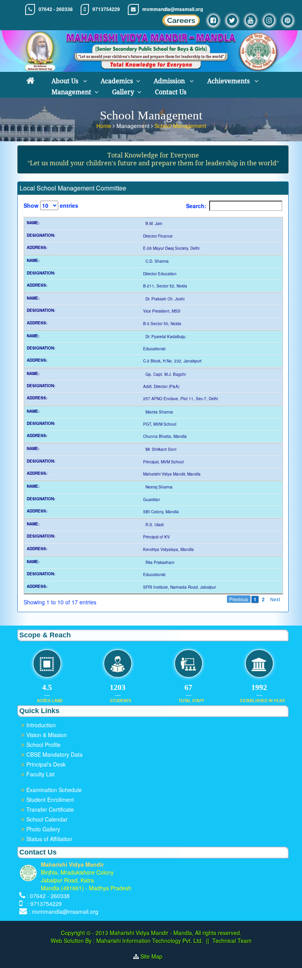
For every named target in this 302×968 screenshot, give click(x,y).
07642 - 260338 (56, 9)
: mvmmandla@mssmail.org (63, 911)
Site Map (154, 956)
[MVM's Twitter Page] (232, 20)
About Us (66, 81)
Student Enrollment (50, 799)
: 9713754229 (43, 904)
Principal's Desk (46, 764)
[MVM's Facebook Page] (213, 20)
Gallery (123, 92)
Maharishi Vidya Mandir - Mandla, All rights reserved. (175, 933)
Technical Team (232, 940)
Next (275, 599)
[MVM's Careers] (181, 22)
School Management (180, 126)
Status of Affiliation (49, 839)
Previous (238, 599)
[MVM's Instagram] (269, 20)
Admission (170, 81)
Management (71, 92)
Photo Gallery (43, 829)
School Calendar (47, 819)
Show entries (51, 205)
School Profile (43, 744)
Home (104, 126)
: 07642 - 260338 (48, 896)
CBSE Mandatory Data (54, 754)
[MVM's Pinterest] (288, 20)
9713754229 (106, 9)
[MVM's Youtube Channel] (251, 20)
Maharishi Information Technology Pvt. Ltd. (149, 940)
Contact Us (170, 92)
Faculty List (40, 774)
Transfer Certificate (50, 809)
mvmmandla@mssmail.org (172, 9)
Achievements (229, 81)
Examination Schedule (54, 790)
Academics (117, 81)
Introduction (41, 725)
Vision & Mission (46, 735)
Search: (196, 206)
